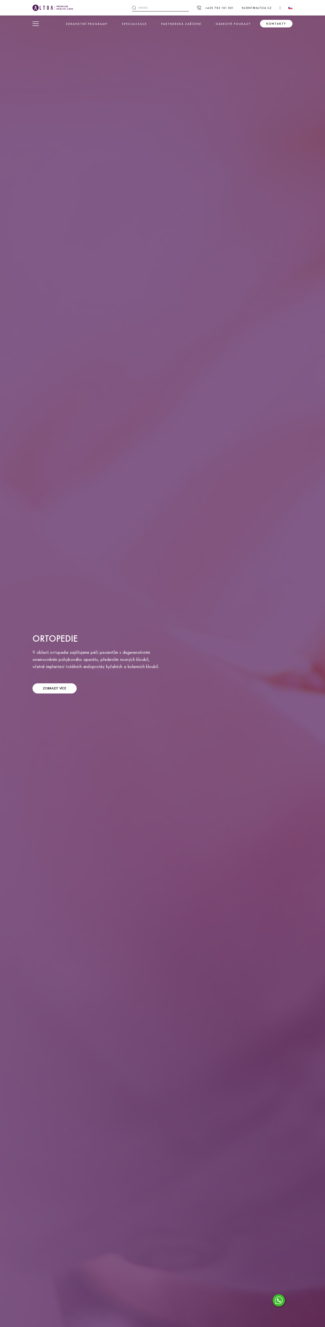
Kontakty (276, 23)
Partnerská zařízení (181, 24)
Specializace (134, 24)
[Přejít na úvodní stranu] (52, 8)
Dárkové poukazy (233, 24)
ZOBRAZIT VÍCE (54, 688)
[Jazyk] (290, 8)
